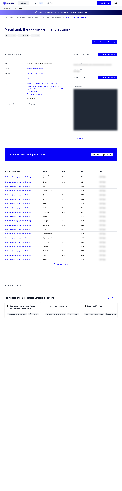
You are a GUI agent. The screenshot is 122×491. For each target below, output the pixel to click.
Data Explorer (9, 17)
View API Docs (78, 138)
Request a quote (102, 154)
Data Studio (22, 3)
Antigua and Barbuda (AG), (35, 86)
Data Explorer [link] (18, 8)
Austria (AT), (40, 89)
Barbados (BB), (58, 89)
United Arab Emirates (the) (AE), (37, 83)
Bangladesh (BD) (32, 91)
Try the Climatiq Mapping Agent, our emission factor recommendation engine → (62, 12)
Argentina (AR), (31, 89)
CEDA (28, 79)
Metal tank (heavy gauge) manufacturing (18, 177)
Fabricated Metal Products (52, 17)
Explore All (113, 298)
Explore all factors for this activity (104, 42)
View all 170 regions (35, 94)
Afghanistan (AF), (52, 83)
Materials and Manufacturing (27, 17)
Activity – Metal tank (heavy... (76, 17)
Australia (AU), (49, 89)
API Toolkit (50, 3)
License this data (104, 3)
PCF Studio (36, 3)
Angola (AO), (56, 86)
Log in (115, 3)
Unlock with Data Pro (108, 54)
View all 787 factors (62, 264)
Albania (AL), (48, 86)
